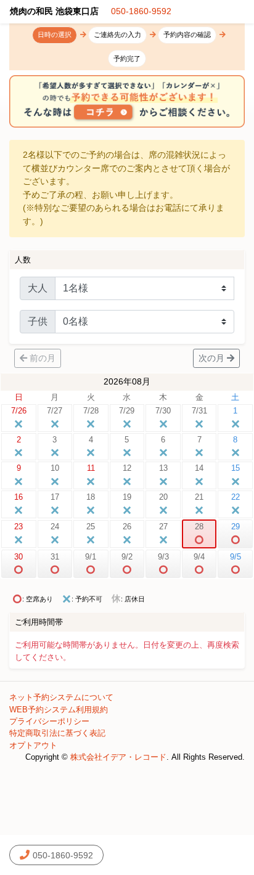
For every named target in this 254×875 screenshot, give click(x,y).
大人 (37, 288)
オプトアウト (33, 745)
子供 (37, 321)
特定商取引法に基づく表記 (57, 733)
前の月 (42, 358)
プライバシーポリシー (49, 721)
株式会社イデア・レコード (118, 757)
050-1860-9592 (141, 11)
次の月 (211, 358)
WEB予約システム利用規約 (58, 709)
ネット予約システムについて (61, 697)
